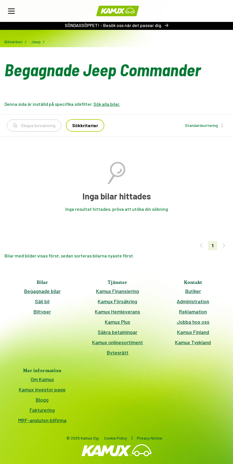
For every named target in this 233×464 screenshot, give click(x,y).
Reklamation (193, 311)
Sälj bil (42, 301)
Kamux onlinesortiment (117, 342)
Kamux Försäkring (117, 301)
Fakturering (42, 410)
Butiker (193, 291)
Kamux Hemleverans (117, 311)
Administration (193, 301)
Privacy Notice (149, 438)
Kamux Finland (193, 332)
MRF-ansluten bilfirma (42, 420)
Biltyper (42, 311)
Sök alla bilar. (106, 104)
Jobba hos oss (193, 322)
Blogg (42, 400)
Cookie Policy (115, 438)
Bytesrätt (117, 352)
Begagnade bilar (42, 291)
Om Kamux (42, 379)
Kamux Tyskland (193, 342)
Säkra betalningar (117, 332)
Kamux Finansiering (117, 291)
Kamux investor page (42, 389)
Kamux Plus (117, 322)
